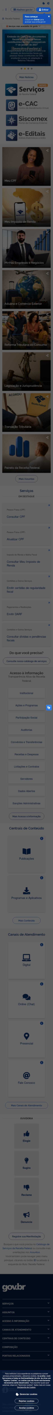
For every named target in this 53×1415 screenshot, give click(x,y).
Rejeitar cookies (26, 1400)
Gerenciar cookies (28, 1394)
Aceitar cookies (26, 1407)
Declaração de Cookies (26, 1387)
